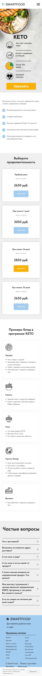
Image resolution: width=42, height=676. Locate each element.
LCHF (8, 658)
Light (26, 641)
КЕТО (8, 655)
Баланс (8, 637)
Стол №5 (28, 655)
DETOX (8, 652)
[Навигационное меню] (38, 4)
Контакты (10, 666)
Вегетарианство (11, 649)
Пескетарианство (31, 658)
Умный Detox (29, 646)
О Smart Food (12, 663)
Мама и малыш (11, 643)
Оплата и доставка (28, 663)
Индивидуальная (11, 646)
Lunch (27, 637)
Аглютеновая (29, 652)
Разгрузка (28, 644)
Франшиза (22, 666)
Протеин (9, 640)
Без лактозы (29, 649)
